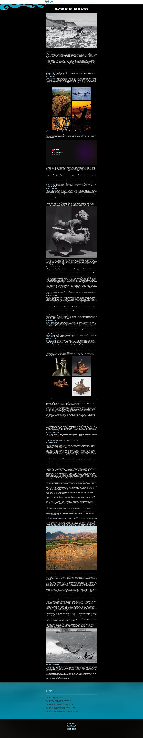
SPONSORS (85, 2)
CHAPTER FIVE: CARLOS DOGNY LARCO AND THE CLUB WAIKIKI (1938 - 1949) (61, 703)
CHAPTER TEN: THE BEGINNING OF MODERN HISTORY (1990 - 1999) (60, 710)
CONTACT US (91, 2)
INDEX (70, 2)
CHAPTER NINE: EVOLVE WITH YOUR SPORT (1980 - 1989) (57, 708)
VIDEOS (75, 2)
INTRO (66, 2)
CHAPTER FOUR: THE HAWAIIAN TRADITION (55, 701)
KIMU (80, 2)
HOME (61, 2)
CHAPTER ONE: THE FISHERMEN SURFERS (54, 697)
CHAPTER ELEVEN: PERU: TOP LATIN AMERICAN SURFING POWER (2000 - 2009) (62, 711)
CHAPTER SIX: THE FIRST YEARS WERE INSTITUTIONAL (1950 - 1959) (59, 704)
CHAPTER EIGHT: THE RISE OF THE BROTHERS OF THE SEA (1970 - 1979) (60, 707)
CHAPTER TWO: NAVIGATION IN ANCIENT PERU (55, 698)
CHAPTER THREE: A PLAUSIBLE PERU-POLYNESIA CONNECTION (58, 700)
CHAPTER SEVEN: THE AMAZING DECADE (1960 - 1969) (57, 705)
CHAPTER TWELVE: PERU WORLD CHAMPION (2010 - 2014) (58, 712)
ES (96, 2)
